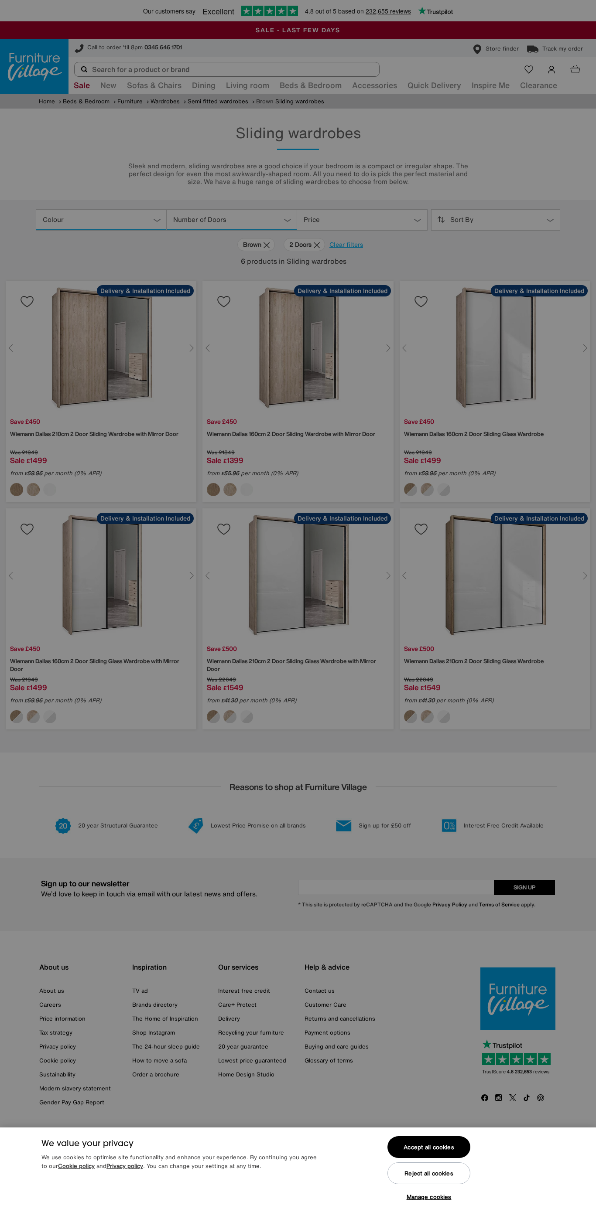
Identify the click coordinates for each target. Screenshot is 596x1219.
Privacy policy (124, 1166)
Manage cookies (429, 1197)
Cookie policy (76, 1166)
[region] (298, 1173)
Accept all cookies (429, 1147)
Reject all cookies (428, 1173)
